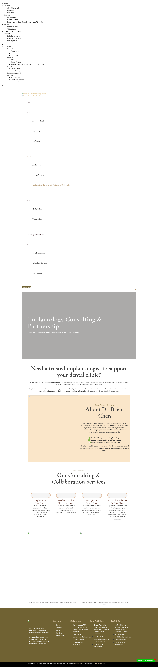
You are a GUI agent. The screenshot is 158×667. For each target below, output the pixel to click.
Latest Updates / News (12, 31)
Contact (7, 34)
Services (7, 15)
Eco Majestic (12, 41)
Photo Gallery (12, 27)
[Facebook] (55, 642)
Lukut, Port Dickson (14, 38)
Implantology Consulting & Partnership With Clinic (25, 22)
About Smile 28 (13, 8)
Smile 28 (7, 6)
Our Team (11, 13)
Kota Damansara (13, 36)
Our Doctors (11, 10)
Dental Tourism (12, 20)
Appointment (26, 287)
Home (6, 3)
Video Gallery (12, 29)
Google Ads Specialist (99, 663)
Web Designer (78, 663)
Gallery (6, 24)
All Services (11, 17)
